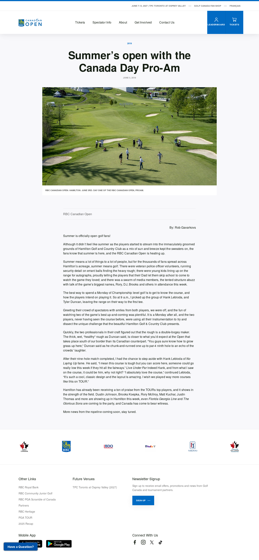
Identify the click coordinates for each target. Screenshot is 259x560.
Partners (24, 505)
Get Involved (143, 22)
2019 (129, 43)
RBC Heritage (27, 511)
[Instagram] (143, 542)
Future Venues (84, 478)
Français (235, 5)
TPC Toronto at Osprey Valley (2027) (95, 487)
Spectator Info (102, 22)
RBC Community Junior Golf (35, 493)
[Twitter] (151, 542)
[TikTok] (160, 542)
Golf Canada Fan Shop (207, 5)
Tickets (80, 22)
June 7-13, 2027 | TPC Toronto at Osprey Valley (159, 5)
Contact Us (166, 22)
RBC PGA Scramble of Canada (37, 499)
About (123, 22)
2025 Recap (26, 523)
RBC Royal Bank (28, 487)
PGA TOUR (25, 517)
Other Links (27, 478)
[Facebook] (134, 542)
